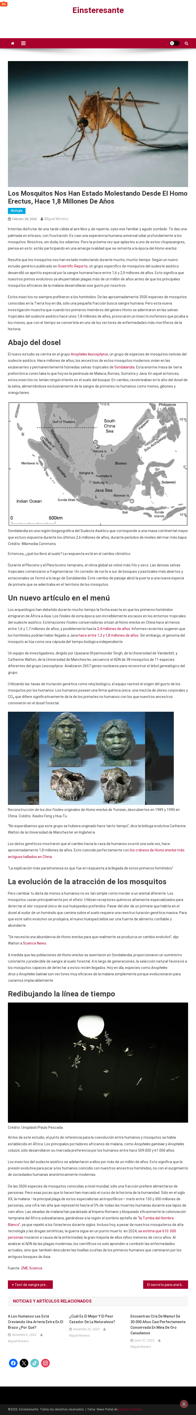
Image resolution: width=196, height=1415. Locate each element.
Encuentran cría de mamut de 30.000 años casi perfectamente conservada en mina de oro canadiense (158, 1324)
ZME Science (31, 1268)
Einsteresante (98, 10)
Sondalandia (124, 367)
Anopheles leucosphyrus (89, 354)
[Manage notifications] (184, 1404)
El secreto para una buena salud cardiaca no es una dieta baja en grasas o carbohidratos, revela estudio (167, 1285)
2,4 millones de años (113, 629)
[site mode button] (174, 43)
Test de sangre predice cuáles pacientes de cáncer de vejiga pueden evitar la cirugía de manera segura (34, 1285)
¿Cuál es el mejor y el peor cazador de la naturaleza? (92, 1319)
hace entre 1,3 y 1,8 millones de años (109, 635)
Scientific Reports (73, 266)
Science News (34, 943)
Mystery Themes (130, 1409)
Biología (16, 210)
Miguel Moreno (56, 219)
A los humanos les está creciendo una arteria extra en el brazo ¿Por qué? (35, 1322)
